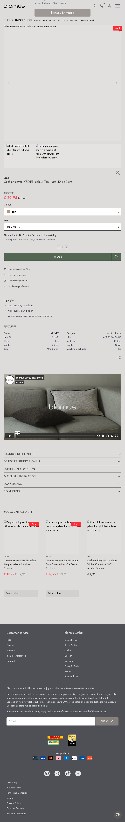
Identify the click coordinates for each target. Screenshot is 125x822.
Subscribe (107, 721)
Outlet (67, 650)
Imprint (10, 798)
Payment (11, 650)
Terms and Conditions (17, 792)
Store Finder (70, 645)
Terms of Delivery (15, 808)
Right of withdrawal (16, 655)
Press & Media (72, 666)
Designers (69, 661)
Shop (7, 20)
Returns (10, 645)
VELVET (7, 177)
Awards (68, 671)
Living (19, 20)
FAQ (9, 640)
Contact (11, 661)
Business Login (14, 787)
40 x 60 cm (13, 227)
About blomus (71, 640)
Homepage (12, 782)
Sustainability (71, 676)
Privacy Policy (14, 803)
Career (68, 655)
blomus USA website (62, 12)
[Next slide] (116, 83)
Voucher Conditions (16, 813)
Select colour (12, 593)
